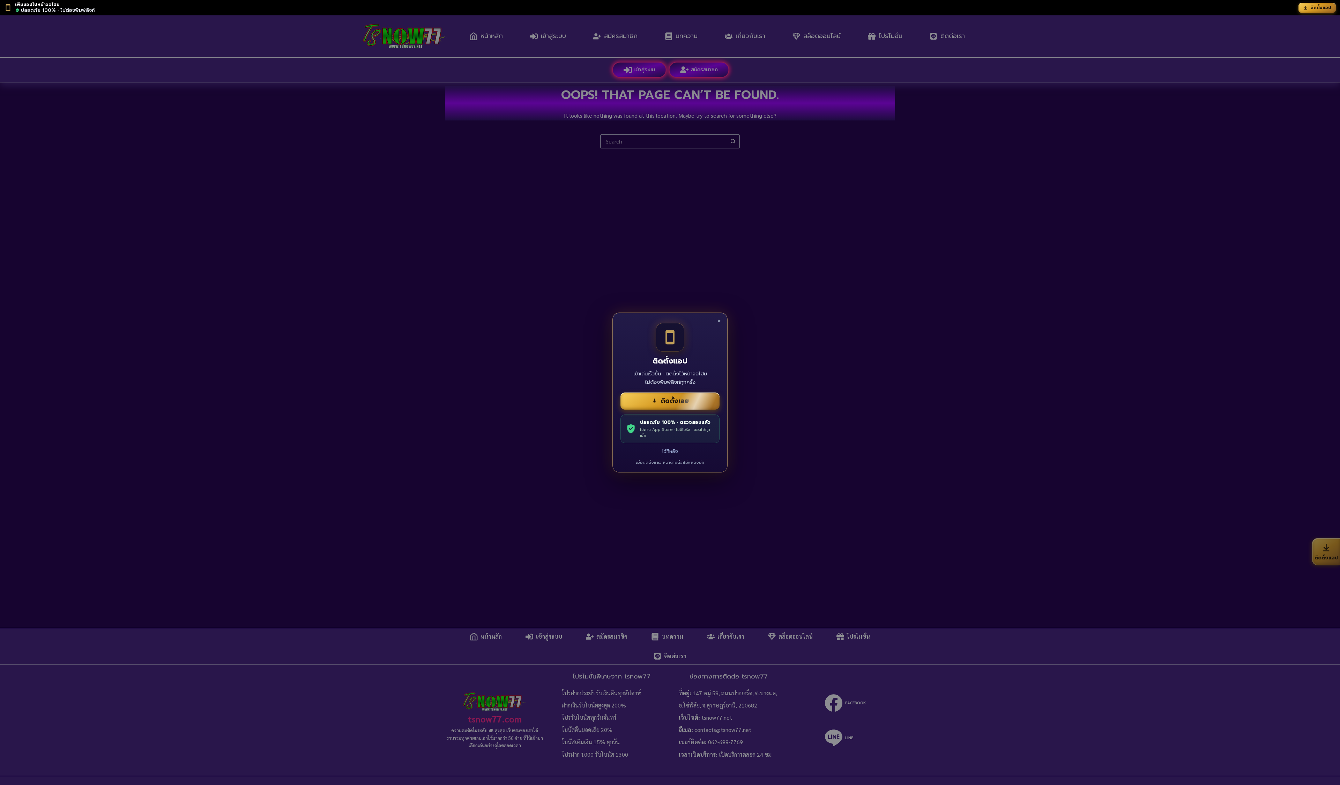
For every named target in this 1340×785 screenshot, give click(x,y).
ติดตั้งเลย (675, 400)
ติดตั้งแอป (1320, 8)
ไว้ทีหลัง (670, 451)
